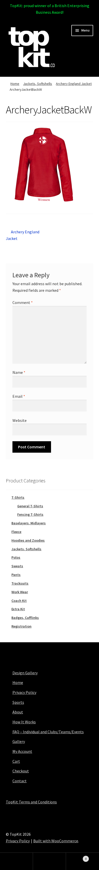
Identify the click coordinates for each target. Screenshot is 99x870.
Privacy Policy (24, 692)
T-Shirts (17, 497)
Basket (76, 857)
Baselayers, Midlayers (28, 523)
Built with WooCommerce (55, 840)
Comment (22, 302)
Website (19, 420)
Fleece (16, 531)
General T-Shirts (30, 506)
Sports (18, 702)
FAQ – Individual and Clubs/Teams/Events (48, 731)
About (17, 711)
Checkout (20, 770)
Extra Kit (18, 609)
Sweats (17, 566)
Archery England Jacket (74, 83)
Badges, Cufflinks (25, 617)
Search (49, 861)
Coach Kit (19, 600)
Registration (21, 626)
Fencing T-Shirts (30, 514)
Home (14, 83)
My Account (22, 751)
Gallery (18, 741)
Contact (19, 780)
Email (18, 396)
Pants (16, 574)
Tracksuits (19, 583)
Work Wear (19, 592)
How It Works (24, 721)
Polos (15, 557)
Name (18, 372)
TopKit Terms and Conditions (31, 801)
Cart (16, 761)
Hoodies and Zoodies (28, 540)
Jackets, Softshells (37, 83)
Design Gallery (25, 672)
